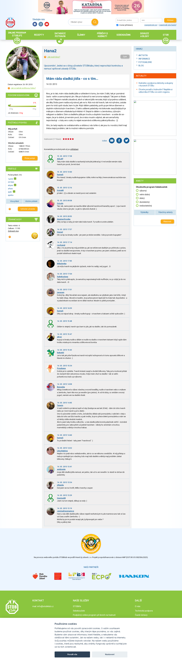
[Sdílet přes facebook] (119, 140)
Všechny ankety (165, 212)
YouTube (47, 24)
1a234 (10, 179)
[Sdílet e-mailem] (112, 140)
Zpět (125, 57)
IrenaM (60, 190)
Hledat (94, 22)
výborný (143, 191)
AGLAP (60, 159)
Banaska (61, 387)
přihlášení (74, 149)
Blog (141, 65)
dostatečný (144, 202)
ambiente (61, 469)
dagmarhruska (63, 219)
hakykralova (62, 277)
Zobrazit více (13, 231)
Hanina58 (61, 498)
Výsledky (144, 212)
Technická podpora (144, 610)
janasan (60, 292)
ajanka (10, 195)
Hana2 (60, 232)
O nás (137, 606)
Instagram (41, 24)
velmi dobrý (144, 194)
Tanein (60, 405)
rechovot (61, 245)
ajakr (10, 192)
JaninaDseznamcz (65, 511)
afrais (10, 189)
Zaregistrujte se (150, 25)
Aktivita (143, 55)
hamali (60, 174)
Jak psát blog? (53, 57)
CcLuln (60, 203)
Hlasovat (167, 221)
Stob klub (10, 22)
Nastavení (109, 654)
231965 (11, 182)
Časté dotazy (141, 615)
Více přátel (14, 201)
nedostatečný (145, 206)
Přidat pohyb (30, 158)
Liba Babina (62, 451)
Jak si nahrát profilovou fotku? (23, 88)
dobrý (142, 198)
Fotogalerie (145, 62)
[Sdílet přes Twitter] (126, 140)
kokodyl (60, 353)
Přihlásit (170, 20)
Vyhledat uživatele (27, 209)
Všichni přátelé (31, 201)
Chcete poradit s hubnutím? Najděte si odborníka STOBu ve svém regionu (155, 90)
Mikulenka (61, 264)
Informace (144, 58)
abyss (10, 185)
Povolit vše (72, 654)
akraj (59, 337)
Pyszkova (61, 368)
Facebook (35, 24)
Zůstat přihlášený (126, 25)
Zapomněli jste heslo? (167, 25)
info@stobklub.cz (45, 606)
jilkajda (60, 485)
